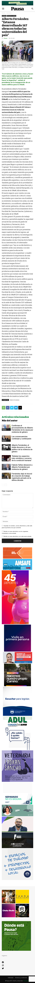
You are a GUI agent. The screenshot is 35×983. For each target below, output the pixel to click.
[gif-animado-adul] (17, 726)
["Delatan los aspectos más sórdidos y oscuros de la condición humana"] (6, 458)
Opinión (4, 449)
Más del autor (10, 420)
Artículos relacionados (15, 417)
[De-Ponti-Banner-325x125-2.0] (17, 816)
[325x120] (17, 804)
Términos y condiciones (21, 977)
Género (4, 460)
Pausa (3, 13)
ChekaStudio (26, 981)
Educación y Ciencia (11, 15)
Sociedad (9, 13)
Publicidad (10, 977)
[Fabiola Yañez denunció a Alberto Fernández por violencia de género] (6, 467)
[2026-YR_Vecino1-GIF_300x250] (17, 749)
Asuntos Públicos (4, 429)
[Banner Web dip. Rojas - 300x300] (17, 847)
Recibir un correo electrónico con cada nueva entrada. (18, 536)
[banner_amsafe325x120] (17, 569)
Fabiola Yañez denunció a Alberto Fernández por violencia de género (22, 467)
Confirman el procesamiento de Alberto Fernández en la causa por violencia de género (22, 428)
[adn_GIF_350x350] (17, 879)
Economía (4, 478)
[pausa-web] (17, 558)
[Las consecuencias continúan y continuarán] (6, 439)
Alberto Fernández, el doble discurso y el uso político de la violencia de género (22, 448)
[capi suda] (15, 624)
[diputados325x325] (17, 715)
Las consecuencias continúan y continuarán (21, 437)
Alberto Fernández (14, 400)
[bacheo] (17, 686)
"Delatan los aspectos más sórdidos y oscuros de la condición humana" (22, 458)
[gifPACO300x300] (17, 651)
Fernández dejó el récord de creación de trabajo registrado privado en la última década (22, 477)
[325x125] (17, 663)
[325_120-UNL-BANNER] (17, 792)
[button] (32, 8)
